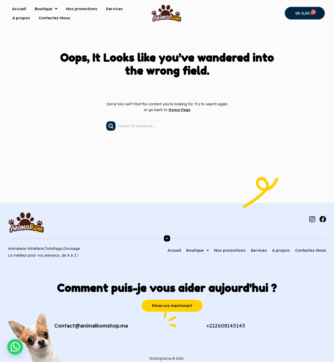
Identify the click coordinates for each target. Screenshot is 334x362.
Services (114, 8)
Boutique (43, 8)
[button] (15, 347)
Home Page (179, 109)
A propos (21, 17)
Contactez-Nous (54, 17)
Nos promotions (81, 8)
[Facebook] (322, 219)
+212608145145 (225, 325)
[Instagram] (312, 219)
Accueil (19, 8)
